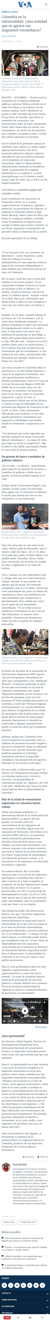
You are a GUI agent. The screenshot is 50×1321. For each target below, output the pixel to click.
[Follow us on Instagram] (42, 1285)
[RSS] (23, 1285)
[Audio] (18, 1317)
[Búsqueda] (42, 1317)
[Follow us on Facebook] (4, 1285)
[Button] (42, 47)
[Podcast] (29, 1285)
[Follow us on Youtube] (17, 1285)
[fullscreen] (45, 1021)
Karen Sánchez (9, 36)
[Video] (30, 1317)
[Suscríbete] (36, 1285)
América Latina (10, 12)
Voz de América (15, 1006)
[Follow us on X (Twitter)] (10, 1285)
